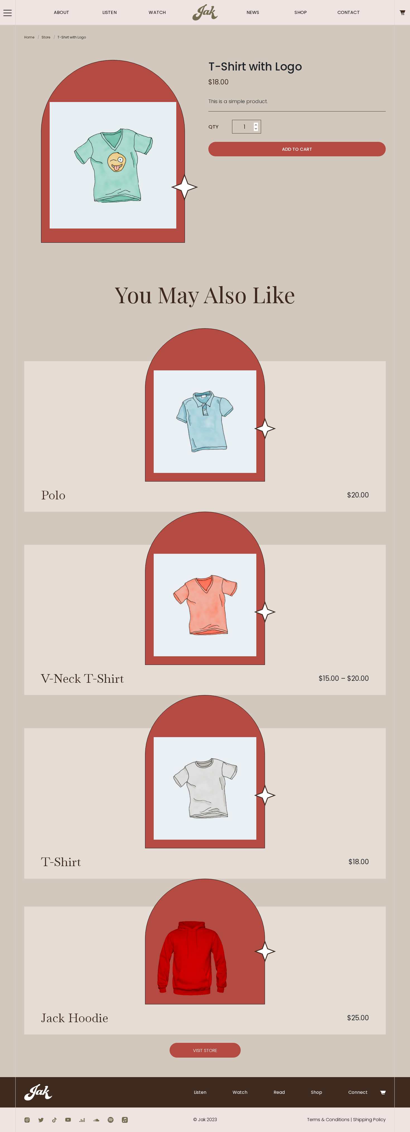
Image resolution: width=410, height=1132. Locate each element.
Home (29, 37)
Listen (109, 12)
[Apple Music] (125, 1119)
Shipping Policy (369, 1119)
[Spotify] (111, 1119)
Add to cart (297, 149)
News (253, 12)
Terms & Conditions (328, 1119)
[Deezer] (82, 1119)
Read (279, 1092)
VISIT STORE (205, 1050)
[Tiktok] (54, 1119)
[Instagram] (27, 1119)
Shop (301, 12)
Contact (348, 12)
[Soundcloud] (96, 1119)
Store (46, 37)
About (61, 12)
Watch (157, 12)
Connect (358, 1092)
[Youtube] (68, 1119)
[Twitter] (41, 1119)
